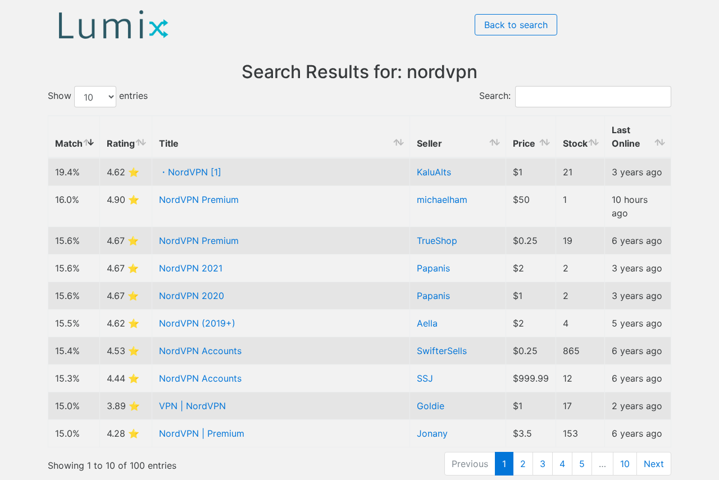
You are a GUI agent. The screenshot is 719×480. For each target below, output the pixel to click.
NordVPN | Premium (201, 433)
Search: (495, 96)
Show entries (98, 96)
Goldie (430, 405)
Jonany (432, 433)
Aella (427, 323)
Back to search (516, 24)
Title (169, 143)
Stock (575, 143)
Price (524, 143)
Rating (121, 143)
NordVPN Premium (199, 199)
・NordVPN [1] (190, 172)
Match (69, 143)
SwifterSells (442, 350)
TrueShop (437, 240)
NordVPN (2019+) (197, 323)
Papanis (433, 268)
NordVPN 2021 (190, 268)
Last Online (626, 136)
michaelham (442, 199)
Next (654, 463)
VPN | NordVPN (192, 405)
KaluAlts (434, 172)
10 (625, 463)
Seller (429, 143)
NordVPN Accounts (200, 350)
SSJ (425, 378)
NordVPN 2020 (191, 295)
